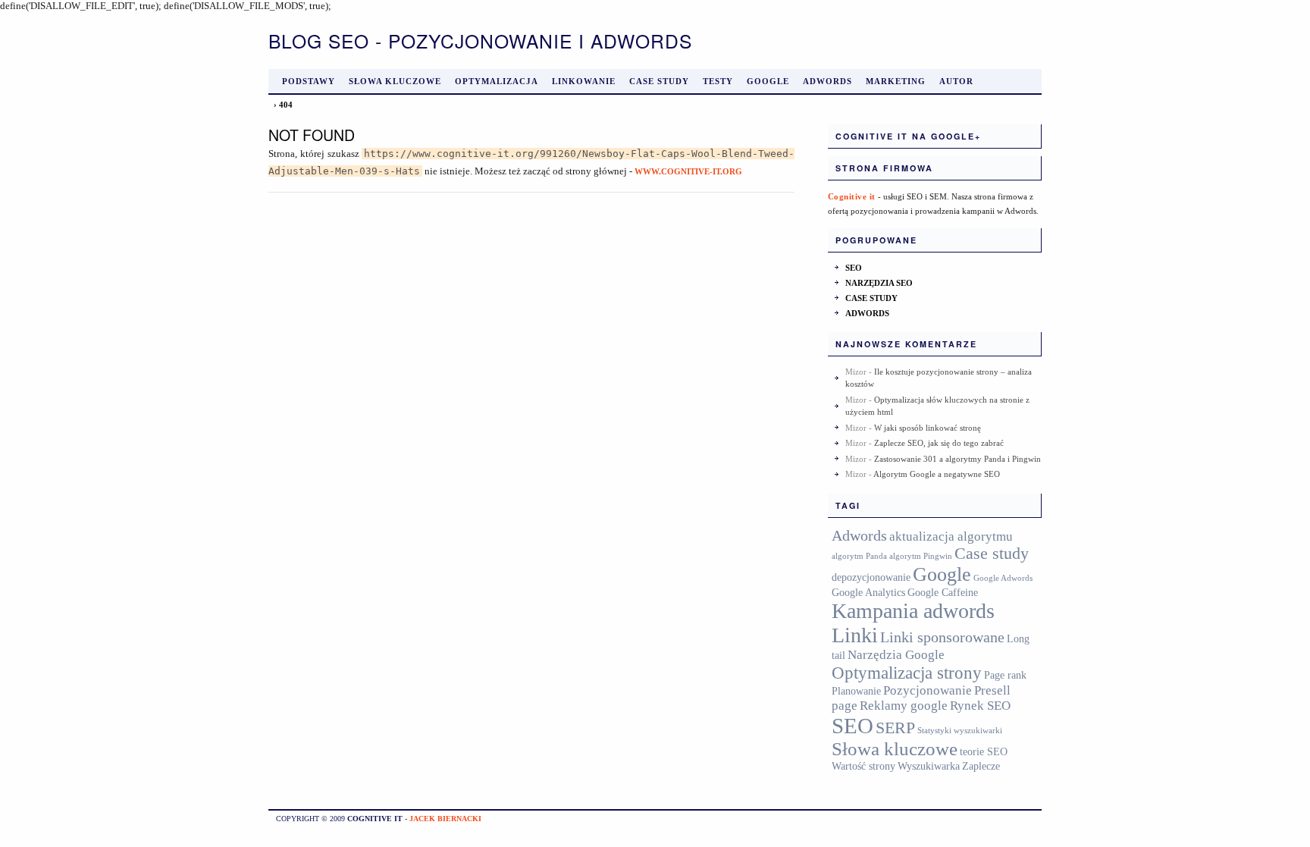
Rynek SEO (980, 705)
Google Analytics (868, 592)
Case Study (871, 298)
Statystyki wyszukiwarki (959, 730)
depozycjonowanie (871, 577)
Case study (659, 81)
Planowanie (856, 691)
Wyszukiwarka (929, 766)
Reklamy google (904, 705)
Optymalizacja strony (907, 672)
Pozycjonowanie (927, 690)
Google (768, 81)
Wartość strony (863, 766)
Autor (956, 81)
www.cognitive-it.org (688, 171)
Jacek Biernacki (445, 818)
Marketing (896, 81)
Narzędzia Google (896, 655)
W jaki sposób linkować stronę (927, 427)
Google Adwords (1003, 578)
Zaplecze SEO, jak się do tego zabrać (939, 442)
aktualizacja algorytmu (951, 536)
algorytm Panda (859, 556)
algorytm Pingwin (920, 556)
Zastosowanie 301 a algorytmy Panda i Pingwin (957, 458)
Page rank (1005, 675)
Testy (718, 81)
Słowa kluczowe (395, 81)
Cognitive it (852, 196)
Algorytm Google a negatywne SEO (936, 473)
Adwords (827, 81)
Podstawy (308, 81)
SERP (895, 728)
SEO (853, 267)
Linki (855, 635)
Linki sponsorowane (942, 637)
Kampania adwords (913, 611)
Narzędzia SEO (879, 282)
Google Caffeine (942, 592)
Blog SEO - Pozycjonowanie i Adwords (480, 40)
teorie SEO (984, 751)
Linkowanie (584, 81)
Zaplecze (981, 766)
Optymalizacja (496, 81)
